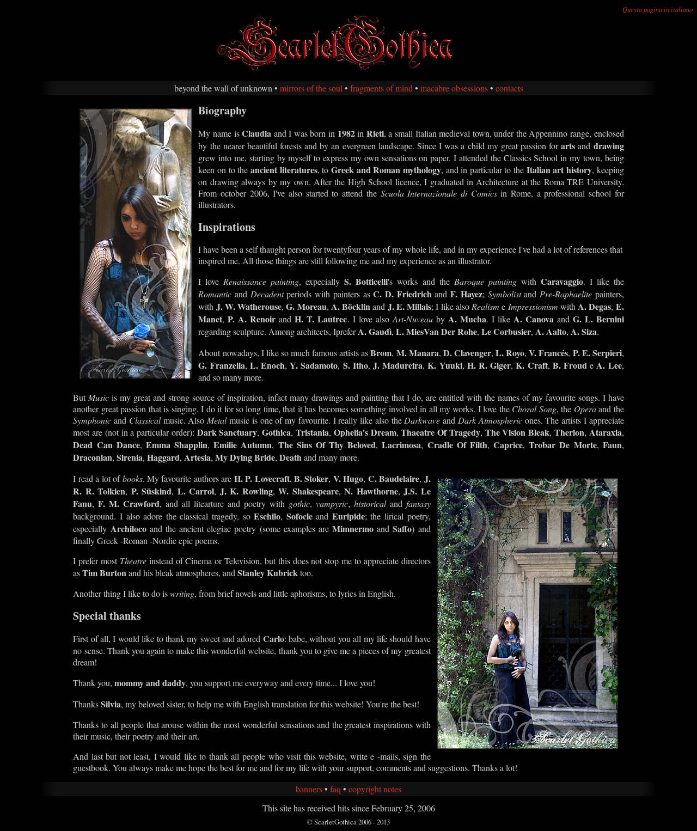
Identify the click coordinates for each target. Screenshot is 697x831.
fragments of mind (381, 88)
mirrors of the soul (311, 88)
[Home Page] (348, 70)
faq (335, 789)
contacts (509, 88)
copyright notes (374, 789)
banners (309, 789)
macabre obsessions (454, 88)
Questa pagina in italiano (657, 9)
